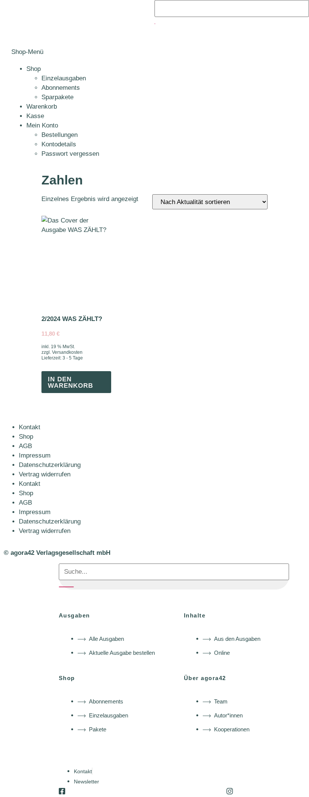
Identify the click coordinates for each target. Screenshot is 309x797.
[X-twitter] (145, 791)
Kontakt (29, 427)
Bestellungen (59, 134)
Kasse (35, 116)
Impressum (34, 455)
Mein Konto (42, 125)
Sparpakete (57, 97)
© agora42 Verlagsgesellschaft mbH (57, 552)
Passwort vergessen (70, 153)
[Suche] (154, 23)
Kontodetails (58, 144)
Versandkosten (67, 352)
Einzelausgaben (63, 78)
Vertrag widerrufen (44, 474)
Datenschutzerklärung (50, 464)
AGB (25, 446)
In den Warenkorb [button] (70, 382)
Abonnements (60, 87)
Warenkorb (41, 106)
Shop (33, 68)
